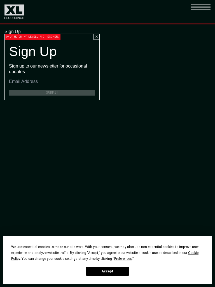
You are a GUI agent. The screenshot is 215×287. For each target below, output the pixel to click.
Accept (107, 271)
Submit (52, 92)
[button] (201, 11)
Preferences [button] (123, 259)
